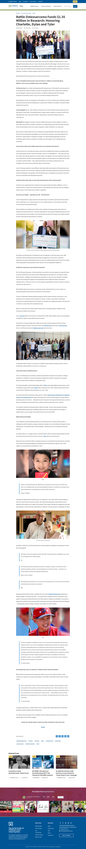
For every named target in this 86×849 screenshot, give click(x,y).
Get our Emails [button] (66, 835)
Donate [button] (75, 1)
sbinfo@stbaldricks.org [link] (66, 831)
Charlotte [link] (37, 741)
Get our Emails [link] (33, 1)
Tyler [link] (38, 744)
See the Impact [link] (39, 835)
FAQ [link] (49, 831)
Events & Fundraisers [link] (46, 6)
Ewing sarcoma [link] (63, 325)
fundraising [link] (57, 741)
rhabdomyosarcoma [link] (38, 328)
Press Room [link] (25, 1)
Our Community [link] (38, 831)
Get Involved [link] (38, 828)
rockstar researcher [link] (30, 744)
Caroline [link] (36, 388)
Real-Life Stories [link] (57, 6)
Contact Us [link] (40, 1)
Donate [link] (43, 727)
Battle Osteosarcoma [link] (54, 594)
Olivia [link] (45, 385)
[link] (16, 6)
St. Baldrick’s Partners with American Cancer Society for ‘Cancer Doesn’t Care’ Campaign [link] (66, 773)
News (10, 756)
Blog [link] (49, 826)
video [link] (44, 436)
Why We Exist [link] (38, 826)
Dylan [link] (42, 741)
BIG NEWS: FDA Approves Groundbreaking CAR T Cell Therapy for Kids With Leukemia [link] (42, 773)
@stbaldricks (49, 792)
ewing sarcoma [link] (49, 741)
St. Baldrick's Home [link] (13, 1)
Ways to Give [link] (38, 837)
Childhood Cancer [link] (34, 6)
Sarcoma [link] (22, 316)
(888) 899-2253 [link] (64, 829)
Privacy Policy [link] (51, 846)
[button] (60, 823)
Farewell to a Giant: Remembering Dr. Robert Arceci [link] (19, 772)
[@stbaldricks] (24, 797)
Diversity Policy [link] (57, 846)
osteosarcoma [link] (47, 325)
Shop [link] (20, 1)
